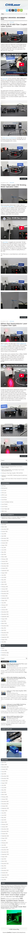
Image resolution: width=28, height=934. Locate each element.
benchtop (6, 888)
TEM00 (3, 908)
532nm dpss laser (10, 886)
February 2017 (5, 605)
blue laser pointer (11, 888)
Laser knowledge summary (7, 502)
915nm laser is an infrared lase (9, 138)
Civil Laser (12, 22)
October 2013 (4, 635)
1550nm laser (13, 887)
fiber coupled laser (13, 893)
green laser (3, 896)
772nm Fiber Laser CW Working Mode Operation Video (13, 186)
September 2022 (5, 598)
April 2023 (4, 582)
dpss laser (21, 889)
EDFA (3, 891)
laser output (13, 902)
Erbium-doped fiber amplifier (12, 891)
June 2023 (4, 577)
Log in (3, 648)
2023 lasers (18, 887)
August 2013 (4, 639)
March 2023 (4, 584)
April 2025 (4, 536)
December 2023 (5, 563)
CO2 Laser (4, 492)
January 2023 (4, 589)
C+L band (22, 888)
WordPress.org (5, 655)
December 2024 (5, 538)
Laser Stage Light (5, 508)
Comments (5, 652)
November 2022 (5, 593)
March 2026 (4, 526)
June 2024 (4, 549)
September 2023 (5, 570)
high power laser (10, 896)
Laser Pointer (4, 506)
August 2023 (4, 572)
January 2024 (4, 561)
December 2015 (5, 612)
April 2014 (4, 630)
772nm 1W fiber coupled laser (7, 206)
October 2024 (4, 543)
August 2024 (4, 545)
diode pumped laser (13, 889)
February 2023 (5, 586)
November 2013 (5, 632)
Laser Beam (4, 499)
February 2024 (5, 559)
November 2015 (5, 614)
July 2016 (4, 607)
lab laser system (12, 899)
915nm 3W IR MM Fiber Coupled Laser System (14, 25)
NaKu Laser (4, 511)
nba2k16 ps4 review (6, 517)
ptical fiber (5, 242)
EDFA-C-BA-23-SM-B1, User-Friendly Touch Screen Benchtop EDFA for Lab (13, 470)
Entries (4, 650)
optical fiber (5, 78)
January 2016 (4, 609)
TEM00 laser (8, 908)
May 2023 (4, 579)
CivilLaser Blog (15, 929)
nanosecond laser (4, 905)
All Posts (4, 485)
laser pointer (21, 902)
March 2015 (4, 623)
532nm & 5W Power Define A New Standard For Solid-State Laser (14, 479)
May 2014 (4, 628)
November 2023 (5, 566)
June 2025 (4, 533)
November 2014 (5, 625)
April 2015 (4, 621)
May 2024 (4, 552)
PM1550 (10, 905)
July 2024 (4, 547)
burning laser (17, 888)
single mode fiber (19, 907)
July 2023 (4, 575)
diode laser (5, 889)
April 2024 (4, 554)
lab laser (18, 898)
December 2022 (5, 591)
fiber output (20, 894)
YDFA (13, 908)
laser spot (14, 903)
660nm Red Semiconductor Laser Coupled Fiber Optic (14, 324)
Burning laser (4, 488)
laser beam (18, 900)
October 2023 (4, 568)
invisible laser (8, 898)
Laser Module (4, 504)
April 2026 (4, 524)
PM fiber (16, 905)
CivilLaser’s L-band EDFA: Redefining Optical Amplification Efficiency (14, 476)
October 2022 (4, 595)
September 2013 (5, 637)
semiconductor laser (7, 907)
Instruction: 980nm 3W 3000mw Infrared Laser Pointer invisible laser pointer (14, 518)
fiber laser (24, 893)
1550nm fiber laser (5, 887)
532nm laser (17, 886)
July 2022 (4, 602)
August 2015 (4, 618)
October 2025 (4, 531)
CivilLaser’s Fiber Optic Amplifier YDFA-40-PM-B (12, 473)
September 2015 (5, 616)
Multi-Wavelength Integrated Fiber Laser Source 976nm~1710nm (12, 467)
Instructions (4, 497)
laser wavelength (21, 903)
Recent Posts (5, 661)
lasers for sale (7, 903)
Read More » (13, 687)
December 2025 (5, 529)
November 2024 (5, 540)
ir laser (13, 898)
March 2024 (4, 556)
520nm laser (3, 886)
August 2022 (4, 600)
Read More (23, 178)
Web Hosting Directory (21, 932)
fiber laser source (8, 894)
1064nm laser (24, 886)
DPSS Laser (4, 495)
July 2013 (4, 641)
